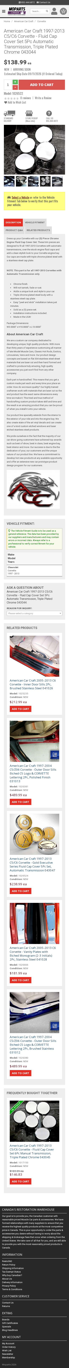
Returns (6, 1306)
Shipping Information (13, 1268)
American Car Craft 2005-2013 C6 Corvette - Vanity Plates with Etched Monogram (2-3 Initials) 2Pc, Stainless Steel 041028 (33, 953)
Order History (9, 1347)
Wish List (7, 1350)
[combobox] (34, 613)
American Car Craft (23, 21)
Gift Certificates (10, 1323)
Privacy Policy (9, 1285)
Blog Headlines (10, 1330)
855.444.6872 (28, 2)
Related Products (38, 230)
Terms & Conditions (12, 1289)
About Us (7, 1278)
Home (7, 21)
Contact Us (44, 2)
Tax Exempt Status (11, 1271)
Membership (8, 1357)
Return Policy (8, 1264)
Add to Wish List (16, 102)
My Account (8, 1343)
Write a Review (43, 98)
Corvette (41, 21)
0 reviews (25, 98)
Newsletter (7, 1354)
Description (13, 222)
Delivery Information (12, 1282)
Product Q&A (14, 230)
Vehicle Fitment (35, 222)
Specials (6, 1326)
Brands (5, 1319)
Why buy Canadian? (12, 1275)
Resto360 (7, 1261)
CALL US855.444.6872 (52, 119)
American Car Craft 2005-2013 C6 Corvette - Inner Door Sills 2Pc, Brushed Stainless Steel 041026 (33, 684)
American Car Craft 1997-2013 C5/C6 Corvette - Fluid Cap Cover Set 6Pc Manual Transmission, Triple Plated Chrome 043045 (32, 1151)
